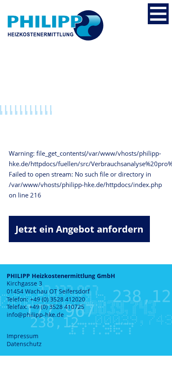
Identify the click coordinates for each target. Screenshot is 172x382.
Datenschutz (24, 344)
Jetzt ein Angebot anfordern (79, 229)
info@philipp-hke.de (35, 315)
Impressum (22, 336)
